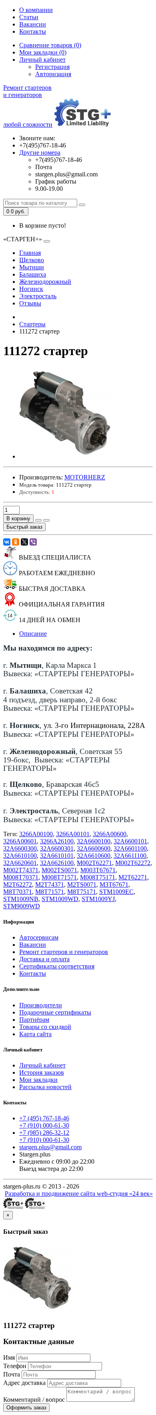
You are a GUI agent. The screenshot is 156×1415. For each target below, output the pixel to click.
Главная (30, 252)
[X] (24, 542)
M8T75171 (81, 891)
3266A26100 (57, 841)
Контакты (32, 31)
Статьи (28, 17)
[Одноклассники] (15, 542)
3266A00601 (20, 841)
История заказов (41, 1072)
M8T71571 (49, 891)
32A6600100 (93, 841)
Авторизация (53, 74)
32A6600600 (93, 848)
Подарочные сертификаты (55, 1012)
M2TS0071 (81, 884)
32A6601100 (130, 848)
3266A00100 (36, 834)
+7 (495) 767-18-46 (44, 1118)
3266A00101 (73, 834)
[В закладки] (38, 520)
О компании (36, 9)
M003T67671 (98, 870)
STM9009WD (21, 906)
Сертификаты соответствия (56, 966)
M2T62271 (132, 877)
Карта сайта (35, 1034)
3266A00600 (109, 834)
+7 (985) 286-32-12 (44, 1132)
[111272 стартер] (64, 456)
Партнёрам (34, 1019)
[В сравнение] (46, 520)
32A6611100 (130, 855)
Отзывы (30, 303)
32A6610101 (57, 855)
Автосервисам (38, 937)
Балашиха (32, 274)
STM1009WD (60, 898)
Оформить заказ (26, 1408)
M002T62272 (132, 862)
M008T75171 (97, 877)
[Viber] (33, 542)
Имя (9, 1357)
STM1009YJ (98, 898)
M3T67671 (114, 884)
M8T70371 (17, 891)
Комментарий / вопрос (34, 1399)
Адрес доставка (24, 1382)
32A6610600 (93, 855)
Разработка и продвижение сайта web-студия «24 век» (79, 1193)
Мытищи (31, 267)
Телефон (14, 1365)
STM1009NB (20, 898)
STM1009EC (116, 891)
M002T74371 (20, 870)
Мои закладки (38, 1079)
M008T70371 (20, 877)
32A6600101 (130, 841)
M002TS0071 (59, 870)
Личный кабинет (42, 1065)
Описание (33, 633)
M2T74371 (49, 884)
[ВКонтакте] (6, 542)
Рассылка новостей (45, 1086)
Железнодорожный (45, 281)
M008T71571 (59, 877)
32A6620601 (20, 862)
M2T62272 (17, 884)
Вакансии (32, 24)
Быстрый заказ (24, 527)
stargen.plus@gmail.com (50, 1147)
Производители (40, 1005)
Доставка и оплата (44, 959)
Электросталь (37, 296)
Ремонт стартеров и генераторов (63, 951)
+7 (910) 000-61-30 (44, 1125)
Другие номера (39, 152)
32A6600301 (57, 848)
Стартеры (32, 324)
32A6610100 (20, 855)
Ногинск (31, 288)
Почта (11, 1374)
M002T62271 (94, 862)
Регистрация (52, 66)
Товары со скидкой (45, 1026)
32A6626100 (57, 862)
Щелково (31, 260)
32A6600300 (20, 848)
